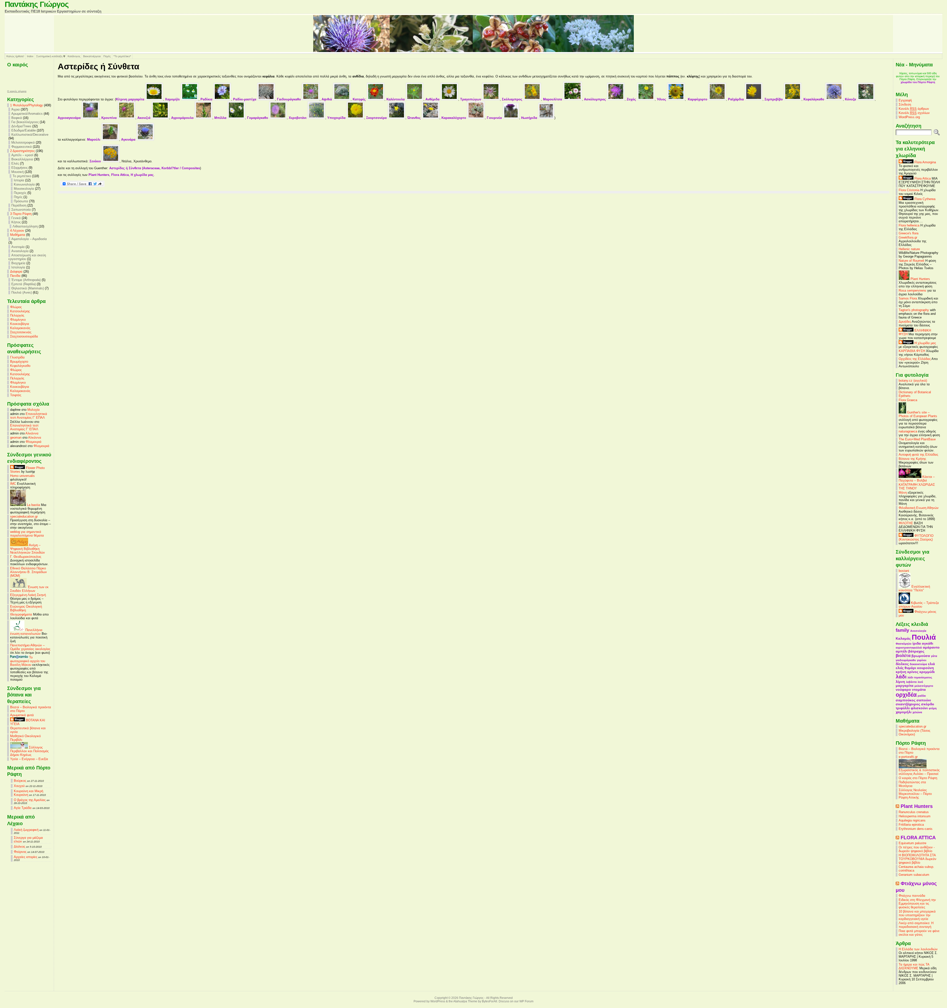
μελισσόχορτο (923, 685)
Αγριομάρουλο (183, 118)
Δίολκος (19, 846)
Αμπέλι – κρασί (22, 155)
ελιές (900, 668)
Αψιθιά (327, 99)
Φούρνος (20, 852)
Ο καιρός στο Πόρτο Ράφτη (918, 778)
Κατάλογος (74, 56)
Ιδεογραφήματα (21, 614)
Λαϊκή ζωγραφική (26, 830)
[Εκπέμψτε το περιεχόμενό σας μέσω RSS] (897, 806)
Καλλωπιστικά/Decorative (29, 134)
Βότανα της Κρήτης (912, 459)
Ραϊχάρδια (736, 99)
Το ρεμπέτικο (22, 176)
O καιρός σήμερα (16, 91)
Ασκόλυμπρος (595, 99)
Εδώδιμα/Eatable (23, 130)
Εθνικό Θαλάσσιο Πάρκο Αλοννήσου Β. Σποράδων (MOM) (28, 572)
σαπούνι (923, 700)
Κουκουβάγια (19, 324)
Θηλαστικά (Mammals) (27, 288)
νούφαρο (903, 689)
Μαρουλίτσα (553, 99)
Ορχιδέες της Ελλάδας (915, 359)
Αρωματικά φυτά (22, 715)
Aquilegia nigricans (912, 820)
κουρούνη (925, 668)
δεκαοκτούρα (918, 664)
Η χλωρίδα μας (142, 175)
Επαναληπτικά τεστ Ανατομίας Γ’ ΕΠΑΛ (28, 415)
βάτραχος (916, 651)
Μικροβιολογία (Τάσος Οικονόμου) (914, 732)
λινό (920, 681)
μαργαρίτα (904, 686)
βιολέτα (903, 655)
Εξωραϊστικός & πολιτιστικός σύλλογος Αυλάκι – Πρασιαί (919, 772)
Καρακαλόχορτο (454, 118)
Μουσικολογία (24, 188)
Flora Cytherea (924, 199)
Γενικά (16, 218)
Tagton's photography (914, 310)
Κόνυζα (851, 99)
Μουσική (17, 172)
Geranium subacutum (914, 875)
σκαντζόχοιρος (908, 704)
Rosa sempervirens (912, 290)
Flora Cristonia (909, 190)
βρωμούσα (920, 656)
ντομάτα (919, 689)
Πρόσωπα (21, 201)
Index (30, 56)
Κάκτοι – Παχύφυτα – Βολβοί (917, 478)
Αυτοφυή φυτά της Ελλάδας (918, 454)
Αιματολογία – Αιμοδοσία (29, 239)
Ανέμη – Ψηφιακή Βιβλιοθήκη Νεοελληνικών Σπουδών (27, 548)
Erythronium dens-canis (915, 829)
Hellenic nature (909, 249)
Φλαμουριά (33, 442)
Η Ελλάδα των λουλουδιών (918, 949)
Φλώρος (16, 307)
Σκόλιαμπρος (512, 99)
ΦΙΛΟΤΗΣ (906, 523)
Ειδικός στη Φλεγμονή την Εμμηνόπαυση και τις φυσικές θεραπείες (917, 903)
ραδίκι (922, 695)
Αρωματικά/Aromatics (27, 113)
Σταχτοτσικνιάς (20, 332)
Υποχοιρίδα (336, 118)
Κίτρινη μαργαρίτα (130, 99)
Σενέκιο (96, 161)
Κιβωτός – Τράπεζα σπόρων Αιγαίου (919, 604)
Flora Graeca (908, 400)
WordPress (437, 1001)
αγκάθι (927, 643)
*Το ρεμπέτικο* (122, 56)
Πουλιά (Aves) (21, 292)
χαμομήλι (903, 712)
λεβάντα (911, 681)
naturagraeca (908, 431)
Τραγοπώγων (471, 99)
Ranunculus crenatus (914, 812)
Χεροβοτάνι (298, 118)
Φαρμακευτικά (21, 147)
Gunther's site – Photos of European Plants (918, 414)
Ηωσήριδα (529, 118)
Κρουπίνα (109, 118)
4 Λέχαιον (17, 230)
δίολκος (902, 664)
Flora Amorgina (924, 162)
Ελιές (15, 163)
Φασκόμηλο (903, 643)
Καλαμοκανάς (20, 328)
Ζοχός (632, 99)
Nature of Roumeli (911, 260)
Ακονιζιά (144, 118)
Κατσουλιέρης (20, 311)
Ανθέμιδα (432, 99)
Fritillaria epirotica (911, 824)
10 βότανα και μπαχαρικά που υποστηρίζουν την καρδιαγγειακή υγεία (917, 915)
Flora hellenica (909, 225)
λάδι (901, 676)
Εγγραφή (905, 100)
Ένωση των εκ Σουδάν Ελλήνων (29, 589)
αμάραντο (931, 647)
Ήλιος (662, 99)
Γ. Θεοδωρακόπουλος (25, 557)
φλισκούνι (919, 708)
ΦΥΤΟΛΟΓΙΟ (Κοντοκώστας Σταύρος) (916, 537)
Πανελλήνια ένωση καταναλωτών (26, 631)
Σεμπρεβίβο (774, 99)
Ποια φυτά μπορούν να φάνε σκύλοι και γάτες (919, 932)
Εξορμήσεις (19, 167)
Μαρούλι (94, 139)
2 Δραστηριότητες (22, 151)
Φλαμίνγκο (18, 319)
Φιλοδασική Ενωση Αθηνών (919, 508)
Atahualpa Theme (465, 1001)
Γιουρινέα (495, 118)
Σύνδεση (905, 104)
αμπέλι (901, 651)
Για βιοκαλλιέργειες (25, 122)
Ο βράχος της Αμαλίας (30, 800)
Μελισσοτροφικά (23, 142)
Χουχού (19, 786)
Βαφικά (16, 118)
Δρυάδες (905, 321)
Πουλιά (924, 637)
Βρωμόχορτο (19, 361)
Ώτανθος (414, 118)
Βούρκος (20, 781)
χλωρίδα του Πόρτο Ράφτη (918, 82)
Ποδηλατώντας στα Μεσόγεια (912, 784)
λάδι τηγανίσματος (920, 677)
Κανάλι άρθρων (914, 109)
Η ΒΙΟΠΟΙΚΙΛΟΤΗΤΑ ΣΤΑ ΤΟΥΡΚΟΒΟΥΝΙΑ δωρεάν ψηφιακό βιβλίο (917, 858)
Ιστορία (19, 180)
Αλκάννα (31, 433)
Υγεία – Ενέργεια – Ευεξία (29, 759)
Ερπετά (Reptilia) (23, 284)
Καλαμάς (903, 638)
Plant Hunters (99, 175)
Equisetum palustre (912, 843)
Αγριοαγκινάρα (70, 118)
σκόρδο (927, 704)
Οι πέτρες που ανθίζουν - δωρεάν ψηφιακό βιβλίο (917, 849)
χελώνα (917, 712)
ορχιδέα (906, 694)
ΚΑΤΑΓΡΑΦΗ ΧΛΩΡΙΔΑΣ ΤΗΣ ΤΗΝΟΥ (917, 486)
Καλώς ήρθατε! (15, 56)
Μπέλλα (220, 118)
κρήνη (901, 672)
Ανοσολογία (20, 251)
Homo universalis (22, 476)
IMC (13, 483)
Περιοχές (20, 193)
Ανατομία (18, 247)
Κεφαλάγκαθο (20, 366)
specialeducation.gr (24, 516)
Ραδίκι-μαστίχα (245, 99)
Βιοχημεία (18, 263)
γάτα (934, 655)
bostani (904, 571)
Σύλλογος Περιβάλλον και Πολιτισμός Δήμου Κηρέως (29, 751)
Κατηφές (360, 99)
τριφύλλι (903, 708)
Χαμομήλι (173, 99)
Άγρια (15, 109)
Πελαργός (17, 315)
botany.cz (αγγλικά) (913, 380)
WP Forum (526, 1001)
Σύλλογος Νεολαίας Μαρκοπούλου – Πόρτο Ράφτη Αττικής (915, 793)
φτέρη (933, 708)
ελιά (931, 664)
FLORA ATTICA (918, 837)
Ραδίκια (206, 99)
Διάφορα (16, 271)
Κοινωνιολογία (24, 184)
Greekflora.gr (908, 237)
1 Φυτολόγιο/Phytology (26, 105)
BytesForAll (489, 1001)
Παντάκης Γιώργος (37, 4)
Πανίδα (15, 276)
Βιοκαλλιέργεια (92, 56)
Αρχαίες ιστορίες (25, 857)
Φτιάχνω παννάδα (912, 895)
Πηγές (107, 56)
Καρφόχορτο (698, 99)
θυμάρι (910, 668)
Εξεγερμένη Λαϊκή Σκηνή (28, 595)
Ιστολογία (18, 267)
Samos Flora (908, 298)
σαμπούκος (905, 700)
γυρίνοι (921, 660)
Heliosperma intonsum (914, 816)
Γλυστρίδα (17, 357)
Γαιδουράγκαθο (289, 99)
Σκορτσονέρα (377, 118)
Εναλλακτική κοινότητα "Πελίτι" (914, 588)
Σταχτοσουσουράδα (24, 336)
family (902, 630)
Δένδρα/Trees (21, 126)
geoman (15, 437)
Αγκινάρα (128, 139)
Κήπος (16, 222)
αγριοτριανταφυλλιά (909, 647)
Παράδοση (18, 205)
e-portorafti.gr (908, 757)
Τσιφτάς (15, 395)
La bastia (33, 505)
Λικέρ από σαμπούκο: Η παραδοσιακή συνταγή (916, 925)
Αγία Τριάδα (23, 808)
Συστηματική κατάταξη (49, 56)
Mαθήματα (17, 235)
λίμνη (900, 682)
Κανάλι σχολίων (914, 113)
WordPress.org (909, 117)
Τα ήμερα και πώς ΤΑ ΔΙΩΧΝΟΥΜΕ (914, 966)
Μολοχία (33, 409)
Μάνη (903, 492)
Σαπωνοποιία (21, 209)
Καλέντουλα (396, 99)
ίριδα (916, 643)
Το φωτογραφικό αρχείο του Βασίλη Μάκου (27, 661)
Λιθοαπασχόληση (25, 226)
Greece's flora (908, 233)
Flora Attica (120, 175)
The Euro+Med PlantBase (917, 439)
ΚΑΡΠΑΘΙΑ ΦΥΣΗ (912, 351)
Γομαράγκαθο (258, 118)
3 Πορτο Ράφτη (21, 214)
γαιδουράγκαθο (906, 660)
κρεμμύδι (927, 672)
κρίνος (912, 672)
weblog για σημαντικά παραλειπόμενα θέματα (27, 533)
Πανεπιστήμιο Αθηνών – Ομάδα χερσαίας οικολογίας (30, 647)
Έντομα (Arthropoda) (26, 280)
